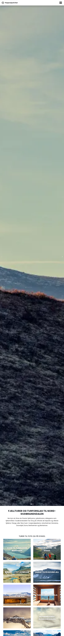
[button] (31, 504)
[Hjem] (9, 2)
